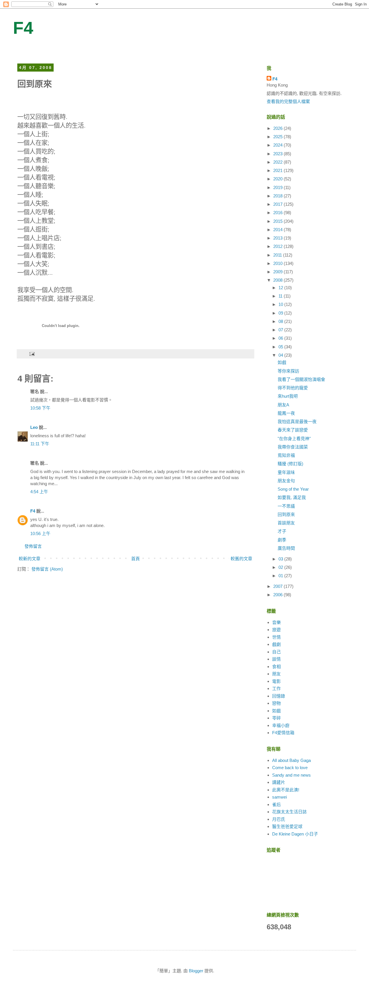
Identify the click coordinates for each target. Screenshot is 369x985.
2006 (278, 594)
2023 (278, 153)
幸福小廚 (280, 725)
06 (281, 338)
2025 (278, 136)
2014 (278, 229)
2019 (278, 187)
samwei (279, 797)
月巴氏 (278, 819)
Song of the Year (293, 489)
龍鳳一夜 (286, 413)
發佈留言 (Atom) (47, 569)
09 (281, 313)
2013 (278, 237)
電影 (276, 681)
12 (281, 287)
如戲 (282, 362)
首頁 (135, 558)
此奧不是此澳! (285, 789)
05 (281, 346)
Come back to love (290, 767)
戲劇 (276, 644)
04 (281, 355)
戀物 (276, 703)
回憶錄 (278, 696)
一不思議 (286, 506)
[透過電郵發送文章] (31, 354)
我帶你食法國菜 (293, 446)
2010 (278, 263)
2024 (278, 145)
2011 (278, 255)
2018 (278, 195)
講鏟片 (278, 782)
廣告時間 (286, 548)
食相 (276, 666)
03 (281, 558)
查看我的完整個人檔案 (288, 101)
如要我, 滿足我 (292, 497)
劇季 (282, 539)
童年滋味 (286, 472)
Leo (34, 427)
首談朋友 (286, 522)
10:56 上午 (40, 533)
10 (281, 304)
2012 (278, 246)
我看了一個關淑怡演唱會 (301, 379)
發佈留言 (33, 546)
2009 (278, 271)
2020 (278, 178)
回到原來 (286, 514)
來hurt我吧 (288, 396)
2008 (278, 280)
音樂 (276, 622)
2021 (278, 170)
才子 (282, 531)
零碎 (276, 717)
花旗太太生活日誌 (289, 811)
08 (281, 321)
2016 (278, 212)
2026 (278, 128)
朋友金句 (286, 480)
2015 (278, 221)
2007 (278, 586)
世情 (276, 637)
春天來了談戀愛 (293, 429)
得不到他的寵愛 (293, 387)
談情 (276, 659)
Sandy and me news (291, 775)
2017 (278, 204)
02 (281, 567)
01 (281, 575)
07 (281, 329)
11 (281, 296)
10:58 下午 (40, 407)
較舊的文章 (241, 558)
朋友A (283, 404)
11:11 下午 (39, 443)
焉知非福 (286, 455)
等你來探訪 (288, 371)
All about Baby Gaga (291, 760)
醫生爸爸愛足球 (287, 826)
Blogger (196, 970)
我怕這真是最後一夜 (297, 421)
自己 (276, 651)
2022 (278, 162)
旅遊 (276, 629)
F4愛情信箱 (283, 732)
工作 (276, 688)
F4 (23, 28)
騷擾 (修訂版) (290, 463)
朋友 (276, 673)
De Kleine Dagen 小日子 (295, 833)
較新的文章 (29, 558)
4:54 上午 (39, 491)
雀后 (276, 804)
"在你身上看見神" (294, 438)
